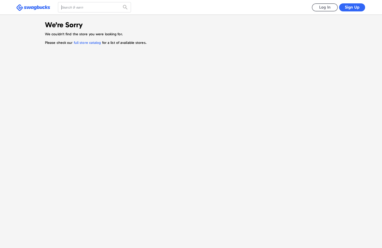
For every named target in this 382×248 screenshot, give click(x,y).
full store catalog (87, 42)
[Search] (126, 7)
